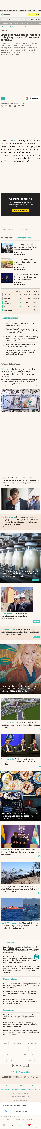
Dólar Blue (17, 1043)
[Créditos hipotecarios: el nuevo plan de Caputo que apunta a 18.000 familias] (20, 745)
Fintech (15, 1049)
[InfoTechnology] (20, 1081)
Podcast (13, 27)
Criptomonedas (32, 1043)
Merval (25, 1049)
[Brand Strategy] (26, 1077)
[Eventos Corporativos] (17, 1077)
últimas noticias (6, 11)
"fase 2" (13, 140)
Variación (17, 291)
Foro (29, 1127)
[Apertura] (6, 1077)
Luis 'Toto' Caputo (22, 229)
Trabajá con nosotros (33, 1089)
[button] (36, 957)
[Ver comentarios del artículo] (23, 106)
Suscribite (32, 1085)
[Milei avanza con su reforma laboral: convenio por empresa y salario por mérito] (7, 278)
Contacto (9, 1085)
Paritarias (35, 1055)
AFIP (24, 1055)
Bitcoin (5, 1049)
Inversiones (11, 1061)
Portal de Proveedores (19, 1089)
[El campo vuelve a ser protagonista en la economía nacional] (7, 263)
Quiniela (35, 1049)
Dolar (12, 1127)
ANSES (31, 1061)
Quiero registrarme (20, 210)
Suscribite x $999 (34, 15)
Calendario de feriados (10, 1055)
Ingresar (37, 1127)
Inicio (20, 1127)
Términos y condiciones (20, 1100)
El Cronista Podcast (24, 27)
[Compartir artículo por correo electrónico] (19, 106)
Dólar (15, 11)
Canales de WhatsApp (20, 1085)
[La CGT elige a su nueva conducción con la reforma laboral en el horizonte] (7, 248)
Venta (28, 291)
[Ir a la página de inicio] (2, 14)
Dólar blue (22, 11)
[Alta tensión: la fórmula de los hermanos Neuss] (17, 599)
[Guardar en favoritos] (3, 98)
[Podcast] (35, 1077)
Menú (4, 1127)
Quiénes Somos (5, 1089)
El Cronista (4, 27)
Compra (36, 291)
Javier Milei (31, 11)
